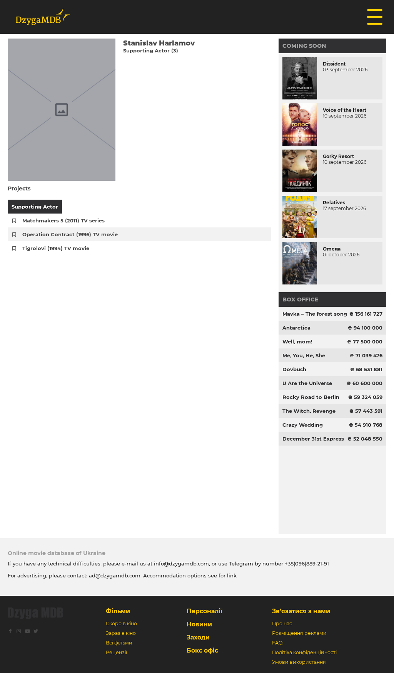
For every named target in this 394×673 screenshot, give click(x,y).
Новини (199, 624)
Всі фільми (119, 643)
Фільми (118, 611)
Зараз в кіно (121, 633)
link (232, 575)
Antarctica (296, 328)
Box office (300, 299)
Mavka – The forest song (314, 314)
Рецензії (116, 652)
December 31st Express (313, 439)
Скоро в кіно (121, 623)
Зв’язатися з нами (301, 611)
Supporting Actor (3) (150, 50)
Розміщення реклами (299, 633)
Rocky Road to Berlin (310, 397)
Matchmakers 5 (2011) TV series (63, 220)
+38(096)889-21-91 (307, 563)
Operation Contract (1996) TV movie (70, 234)
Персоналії (204, 611)
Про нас (282, 623)
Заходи (198, 637)
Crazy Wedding (302, 425)
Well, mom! (297, 341)
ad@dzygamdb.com (114, 575)
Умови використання (299, 662)
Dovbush (294, 369)
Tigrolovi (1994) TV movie (55, 248)
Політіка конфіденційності (304, 652)
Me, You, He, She (303, 355)
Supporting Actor (35, 207)
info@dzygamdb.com (180, 563)
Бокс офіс (202, 650)
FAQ (277, 643)
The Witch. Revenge (309, 411)
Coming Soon (304, 45)
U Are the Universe (307, 383)
